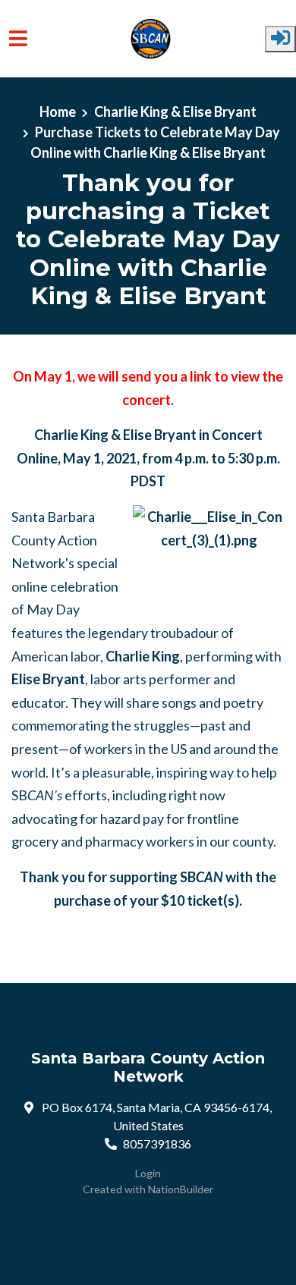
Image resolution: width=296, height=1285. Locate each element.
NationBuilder (180, 1189)
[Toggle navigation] (18, 38)
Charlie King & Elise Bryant (175, 111)
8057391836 (157, 1143)
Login (148, 1173)
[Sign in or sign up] (280, 39)
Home (57, 111)
